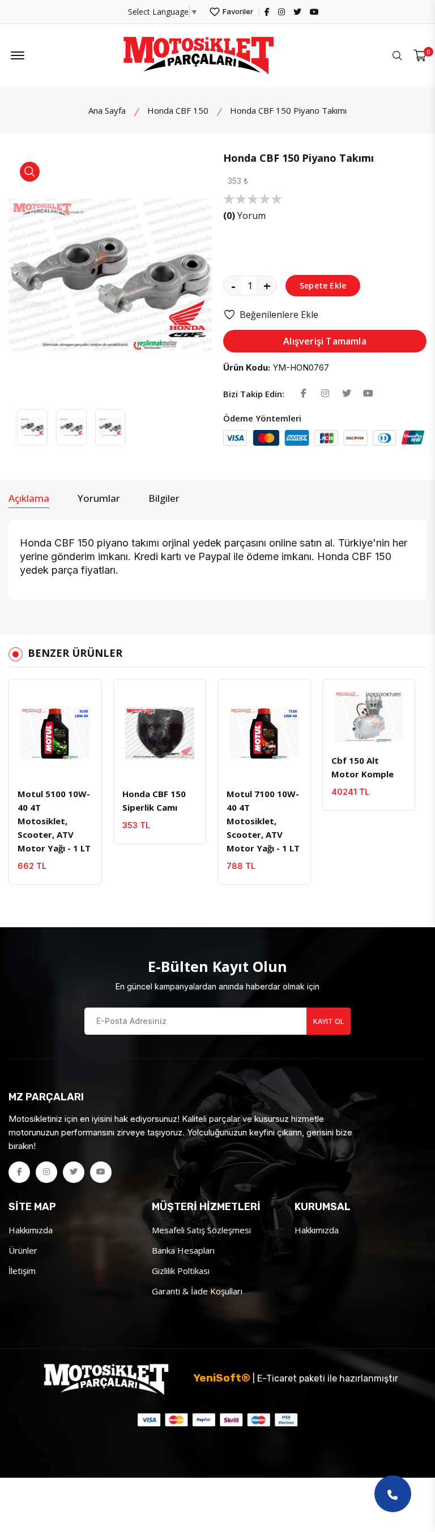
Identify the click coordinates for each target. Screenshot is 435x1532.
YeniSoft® (221, 1377)
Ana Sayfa (107, 110)
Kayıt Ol (328, 1021)
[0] (420, 55)
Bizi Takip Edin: (253, 393)
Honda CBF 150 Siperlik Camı (154, 800)
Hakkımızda (30, 1230)
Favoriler (237, 11)
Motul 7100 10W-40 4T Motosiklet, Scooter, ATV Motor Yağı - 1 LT (263, 821)
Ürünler (22, 1250)
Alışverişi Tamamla (324, 341)
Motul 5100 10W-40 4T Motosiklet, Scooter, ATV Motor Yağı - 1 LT (54, 821)
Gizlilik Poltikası (181, 1270)
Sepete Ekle (323, 285)
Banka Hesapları (183, 1250)
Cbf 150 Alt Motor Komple (362, 767)
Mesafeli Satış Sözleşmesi (201, 1230)
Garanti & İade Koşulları (197, 1291)
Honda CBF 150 (177, 110)
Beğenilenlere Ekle (279, 314)
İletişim (22, 1270)
